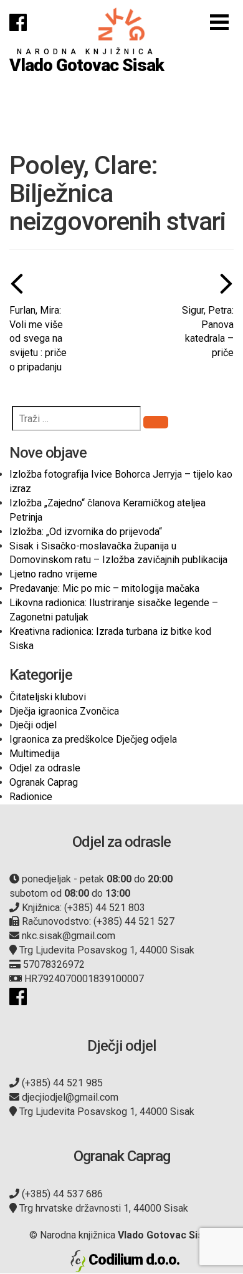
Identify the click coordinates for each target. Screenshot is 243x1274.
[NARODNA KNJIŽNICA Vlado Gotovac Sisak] (121, 24)
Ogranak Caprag (43, 782)
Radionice (30, 797)
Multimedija (34, 754)
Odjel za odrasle (44, 768)
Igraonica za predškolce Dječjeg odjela (93, 739)
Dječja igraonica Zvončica (64, 711)
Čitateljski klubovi (47, 697)
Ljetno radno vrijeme (53, 574)
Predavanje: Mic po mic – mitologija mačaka (104, 588)
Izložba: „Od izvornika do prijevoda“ (85, 532)
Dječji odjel (33, 725)
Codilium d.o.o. (133, 1259)
